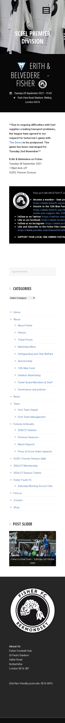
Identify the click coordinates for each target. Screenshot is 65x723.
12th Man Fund (26, 368)
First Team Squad (28, 409)
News (17, 396)
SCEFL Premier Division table (30, 458)
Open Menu (46, 10)
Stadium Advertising (29, 375)
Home (17, 312)
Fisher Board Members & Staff (35, 382)
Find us (18, 493)
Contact (18, 500)
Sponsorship (25, 361)
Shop (16, 507)
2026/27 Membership (26, 465)
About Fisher (25, 325)
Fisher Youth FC (23, 480)
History (22, 332)
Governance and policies (32, 389)
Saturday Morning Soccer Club (35, 486)
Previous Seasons (28, 437)
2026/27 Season (27, 430)
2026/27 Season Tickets (27, 472)
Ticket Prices (25, 339)
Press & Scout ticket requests (35, 451)
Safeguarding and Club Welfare (35, 354)
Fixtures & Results (24, 424)
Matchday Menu (27, 346)
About (17, 319)
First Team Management (32, 417)
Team (17, 403)
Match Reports (26, 444)
